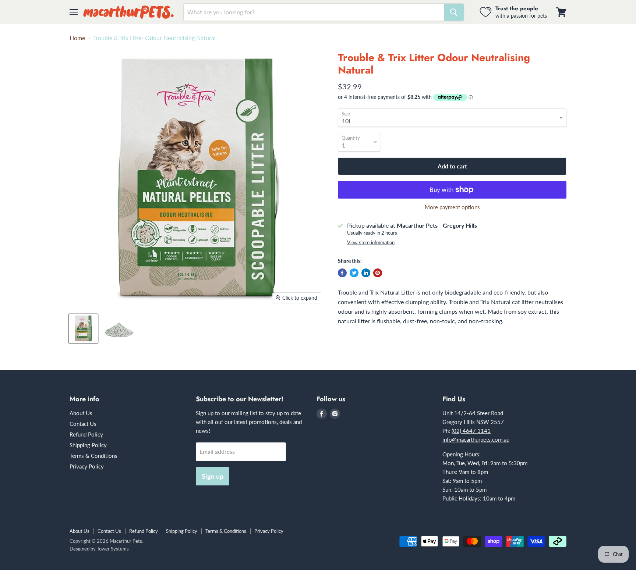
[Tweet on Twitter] (354, 272)
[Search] (454, 12)
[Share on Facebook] (342, 272)
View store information (371, 242)
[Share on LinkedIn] (365, 272)
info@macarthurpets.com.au (475, 439)
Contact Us (83, 423)
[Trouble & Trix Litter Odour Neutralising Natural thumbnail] (83, 328)
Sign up (212, 476)
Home (77, 38)
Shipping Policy (88, 445)
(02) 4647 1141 (471, 430)
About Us (81, 413)
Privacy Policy (87, 466)
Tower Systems (113, 549)
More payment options (452, 207)
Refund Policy (86, 434)
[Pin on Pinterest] (377, 272)
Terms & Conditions (93, 455)
